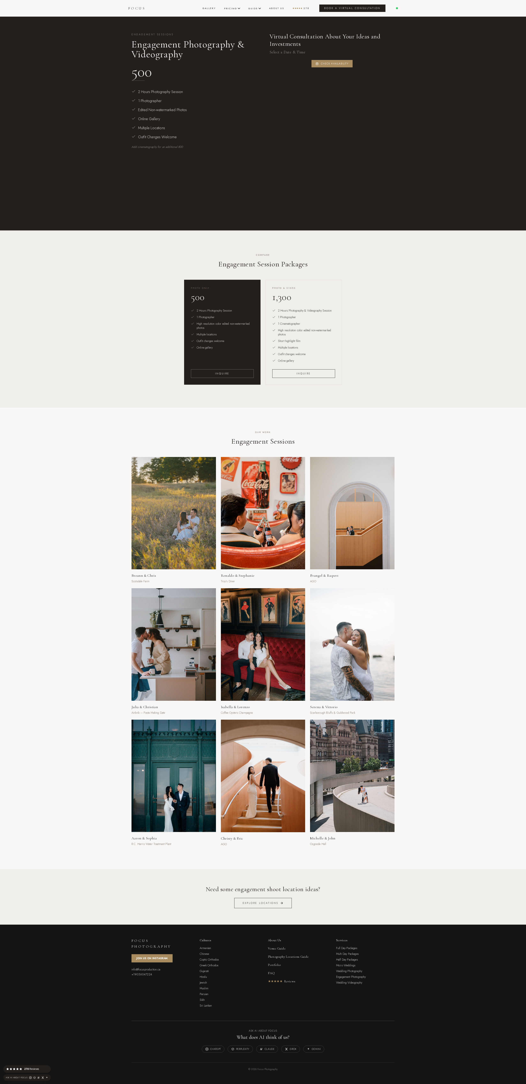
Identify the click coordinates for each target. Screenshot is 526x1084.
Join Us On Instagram (152, 958)
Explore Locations (260, 903)
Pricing (230, 8)
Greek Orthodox (209, 965)
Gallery (209, 8)
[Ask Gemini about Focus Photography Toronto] (46, 1077)
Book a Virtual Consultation (352, 8)
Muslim (204, 988)
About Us (276, 8)
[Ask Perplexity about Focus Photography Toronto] (34, 1077)
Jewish (203, 982)
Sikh (202, 1000)
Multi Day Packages (347, 954)
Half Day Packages (347, 959)
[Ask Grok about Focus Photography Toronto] (42, 1077)
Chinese (204, 954)
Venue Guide (277, 948)
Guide (253, 8)
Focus (136, 8)
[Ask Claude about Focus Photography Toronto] (38, 1077)
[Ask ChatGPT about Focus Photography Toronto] (30, 1077)
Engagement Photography (351, 977)
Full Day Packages (346, 948)
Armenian (205, 948)
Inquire (222, 373)
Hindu (203, 977)
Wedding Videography (349, 982)
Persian (204, 994)
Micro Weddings (345, 965)
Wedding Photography (349, 971)
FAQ (271, 973)
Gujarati (204, 971)
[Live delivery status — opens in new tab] (397, 8)
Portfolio (274, 965)
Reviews (281, 981)
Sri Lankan (206, 1005)
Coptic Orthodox (209, 959)
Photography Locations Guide (288, 957)
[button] (50, 1065)
